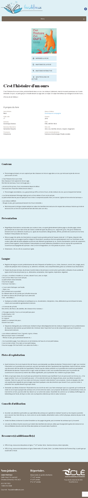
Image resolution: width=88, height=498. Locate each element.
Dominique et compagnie (53, 113)
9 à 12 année (35, 482)
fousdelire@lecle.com (16, 490)
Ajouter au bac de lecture (40, 78)
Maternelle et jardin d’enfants (41, 475)
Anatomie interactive (44, 71)
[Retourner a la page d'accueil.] (22, 7)
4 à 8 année (35, 480)
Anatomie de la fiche (43, 65)
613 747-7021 (6, 483)
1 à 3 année (35, 477)
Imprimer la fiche (42, 58)
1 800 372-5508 (6, 486)
